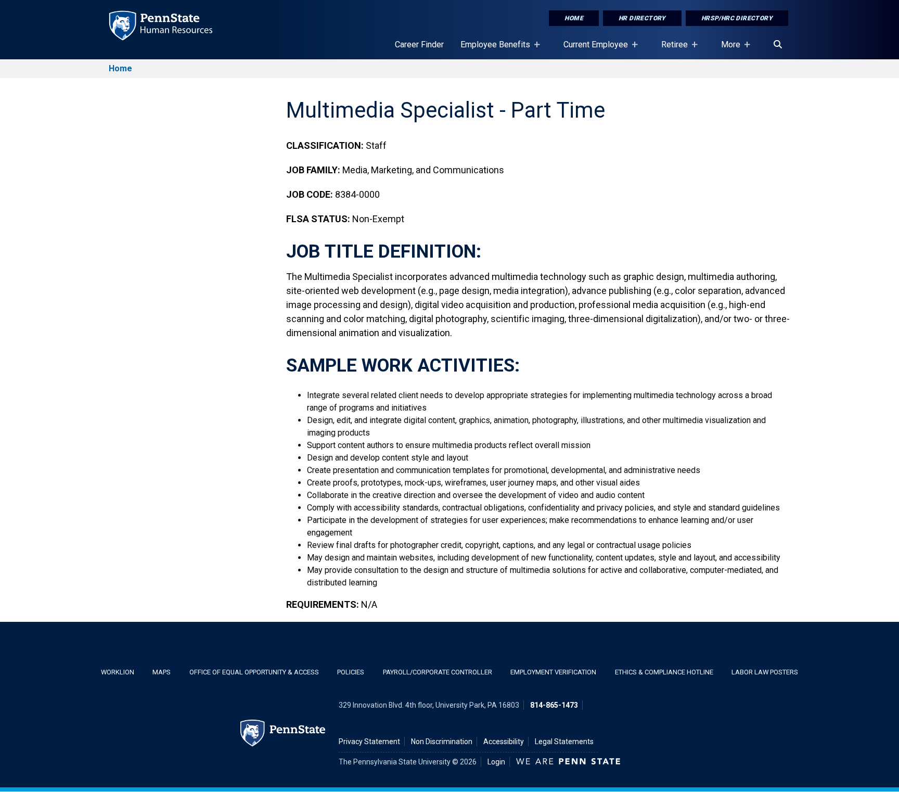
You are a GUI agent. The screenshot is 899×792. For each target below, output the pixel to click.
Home (573, 18)
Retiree (670, 49)
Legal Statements (564, 741)
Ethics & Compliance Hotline (664, 672)
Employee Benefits (491, 49)
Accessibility (503, 741)
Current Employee (591, 49)
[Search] (777, 44)
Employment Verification (553, 672)
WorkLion (117, 672)
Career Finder (419, 44)
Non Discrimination (441, 741)
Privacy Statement (369, 741)
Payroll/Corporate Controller (437, 672)
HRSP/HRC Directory (737, 18)
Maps (161, 672)
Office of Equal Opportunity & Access (254, 672)
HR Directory (642, 18)
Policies (350, 672)
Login (496, 762)
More (726, 49)
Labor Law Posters (764, 672)
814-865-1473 (554, 705)
